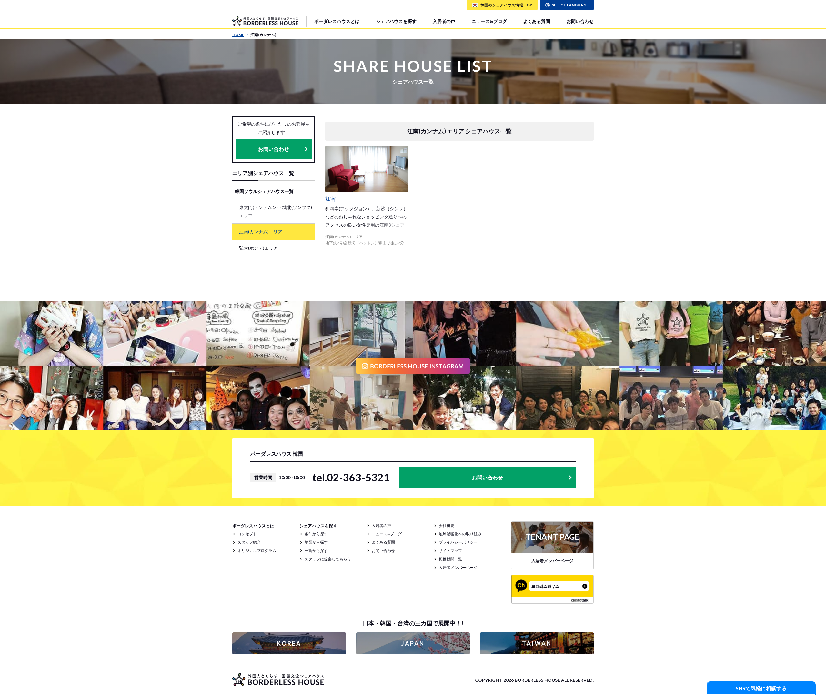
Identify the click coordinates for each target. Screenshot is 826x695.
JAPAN (413, 643)
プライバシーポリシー (458, 542)
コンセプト (247, 533)
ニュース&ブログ (489, 21)
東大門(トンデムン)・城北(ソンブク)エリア (275, 211)
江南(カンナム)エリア (260, 231)
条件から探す (316, 533)
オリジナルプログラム (256, 550)
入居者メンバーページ (458, 567)
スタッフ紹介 (249, 542)
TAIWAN (537, 643)
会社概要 (446, 525)
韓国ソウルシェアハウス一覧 (264, 191)
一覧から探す (316, 550)
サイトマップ (450, 550)
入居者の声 (444, 21)
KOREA (289, 643)
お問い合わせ (580, 21)
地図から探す (316, 542)
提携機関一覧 (450, 559)
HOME (238, 34)
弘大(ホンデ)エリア (258, 248)
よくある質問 (536, 21)
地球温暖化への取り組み (460, 533)
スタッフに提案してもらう (328, 559)
